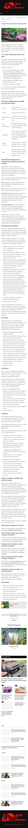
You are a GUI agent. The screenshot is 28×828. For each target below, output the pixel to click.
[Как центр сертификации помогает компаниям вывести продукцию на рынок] (7, 706)
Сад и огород (11, 17)
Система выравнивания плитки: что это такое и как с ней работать (19, 730)
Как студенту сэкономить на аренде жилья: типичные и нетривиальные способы (17, 774)
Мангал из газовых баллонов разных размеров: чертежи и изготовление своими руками (13, 680)
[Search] (26, 13)
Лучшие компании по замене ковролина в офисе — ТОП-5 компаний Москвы (17, 739)
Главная (3, 17)
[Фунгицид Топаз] (14, 636)
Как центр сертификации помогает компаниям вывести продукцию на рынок (7, 713)
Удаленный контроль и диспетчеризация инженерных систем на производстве (6, 697)
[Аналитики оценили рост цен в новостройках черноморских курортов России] (5, 759)
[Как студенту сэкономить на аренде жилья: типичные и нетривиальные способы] (5, 775)
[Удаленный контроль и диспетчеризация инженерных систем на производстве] (7, 689)
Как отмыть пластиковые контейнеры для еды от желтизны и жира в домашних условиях (20, 697)
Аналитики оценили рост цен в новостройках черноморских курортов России (18, 758)
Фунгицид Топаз (14, 646)
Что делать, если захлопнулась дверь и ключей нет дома (20, 704)
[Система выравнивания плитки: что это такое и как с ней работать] (5, 732)
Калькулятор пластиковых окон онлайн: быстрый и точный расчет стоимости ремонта (13, 747)
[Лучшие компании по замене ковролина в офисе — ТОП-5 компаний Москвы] (5, 740)
